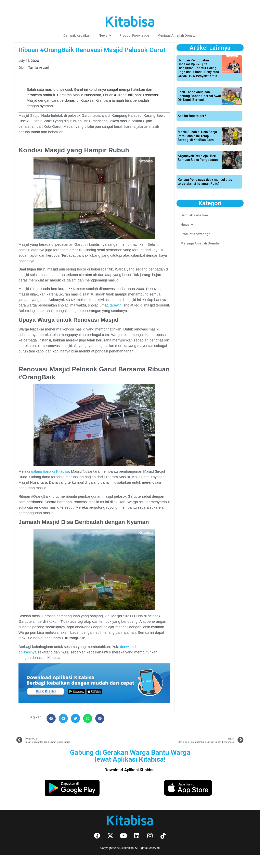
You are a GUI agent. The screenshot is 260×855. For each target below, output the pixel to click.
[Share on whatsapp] (87, 718)
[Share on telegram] (63, 718)
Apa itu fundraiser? (192, 116)
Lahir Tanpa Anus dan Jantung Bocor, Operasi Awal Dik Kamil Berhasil (199, 96)
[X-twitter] (110, 836)
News (103, 35)
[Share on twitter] (75, 718)
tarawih (115, 305)
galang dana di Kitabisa (50, 471)
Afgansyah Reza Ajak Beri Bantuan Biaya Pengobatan (198, 158)
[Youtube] (123, 836)
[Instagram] (150, 836)
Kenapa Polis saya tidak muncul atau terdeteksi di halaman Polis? (205, 181)
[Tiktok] (163, 836)
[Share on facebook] (51, 718)
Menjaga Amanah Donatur (177, 35)
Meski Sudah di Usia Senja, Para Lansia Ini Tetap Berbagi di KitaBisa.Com (198, 136)
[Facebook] (97, 836)
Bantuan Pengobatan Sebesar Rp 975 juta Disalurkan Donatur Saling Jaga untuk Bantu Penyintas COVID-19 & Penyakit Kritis (198, 68)
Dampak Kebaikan (77, 35)
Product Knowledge (134, 35)
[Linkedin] (137, 836)
